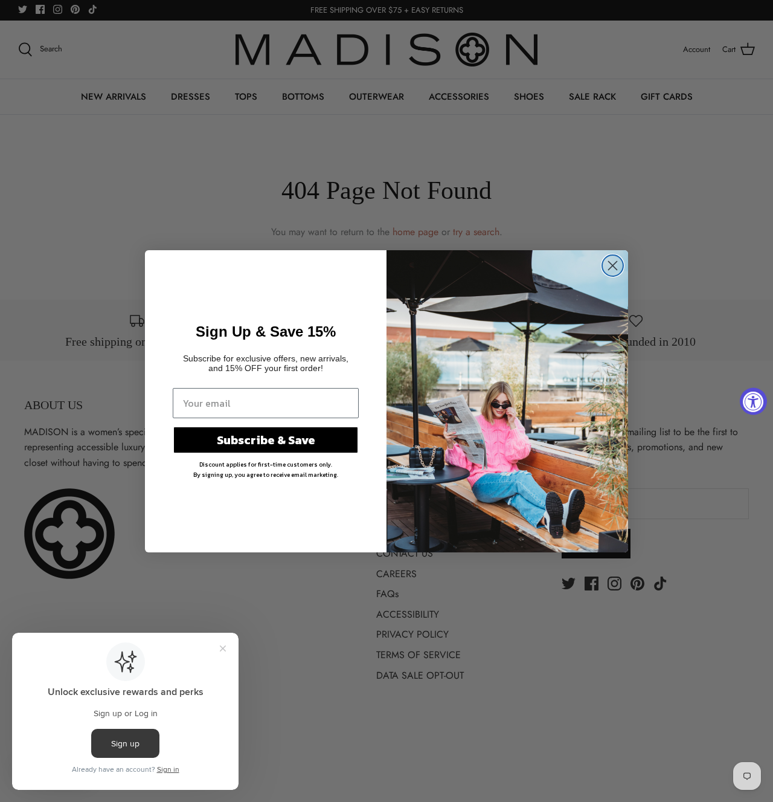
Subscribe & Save (266, 440)
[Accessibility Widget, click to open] (753, 401)
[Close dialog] (612, 265)
